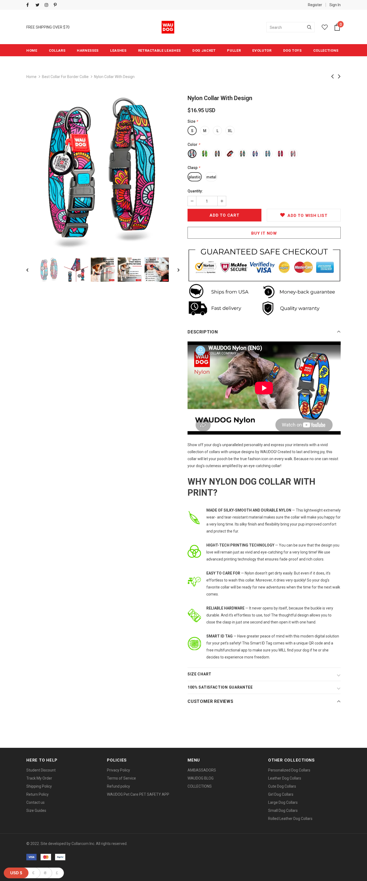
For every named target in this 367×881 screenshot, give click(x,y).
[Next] (174, 269)
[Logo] (168, 27)
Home (31, 77)
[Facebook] (29, 5)
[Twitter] (38, 5)
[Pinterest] (57, 5)
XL (230, 131)
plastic (195, 177)
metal (211, 177)
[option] (102, 172)
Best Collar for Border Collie (65, 77)
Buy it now (264, 233)
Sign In (335, 5)
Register (315, 5)
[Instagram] (48, 5)
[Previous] (31, 269)
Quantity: (195, 191)
